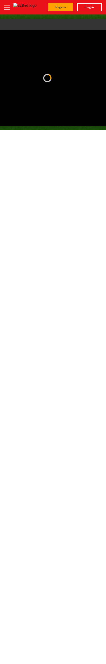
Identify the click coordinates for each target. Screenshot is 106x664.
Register (60, 7)
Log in (89, 7)
